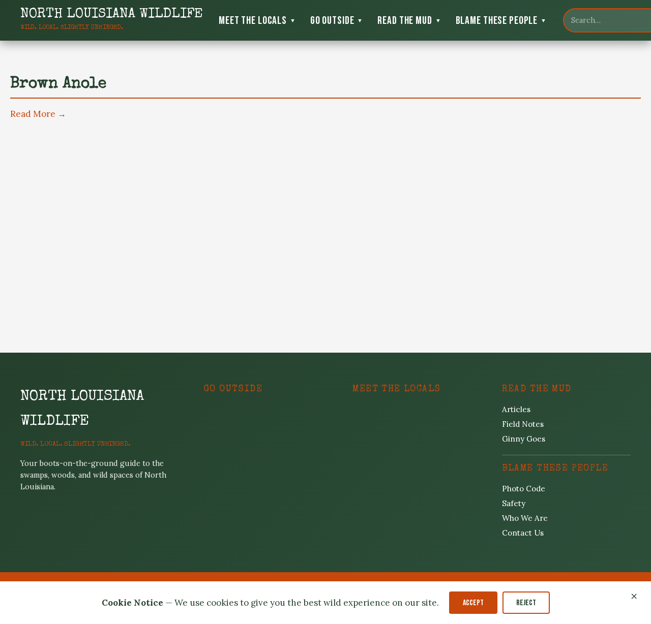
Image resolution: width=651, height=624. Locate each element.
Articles (516, 409)
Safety (513, 503)
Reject (526, 603)
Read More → (38, 113)
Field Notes (523, 424)
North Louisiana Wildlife (82, 409)
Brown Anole (58, 84)
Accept (473, 603)
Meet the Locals (257, 20)
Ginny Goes (523, 439)
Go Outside (337, 20)
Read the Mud (409, 20)
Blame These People (501, 20)
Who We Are (525, 518)
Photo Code (523, 488)
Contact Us (523, 533)
